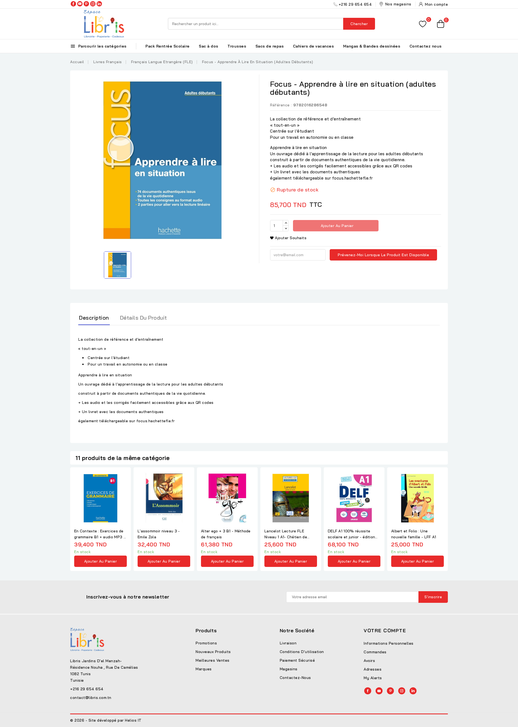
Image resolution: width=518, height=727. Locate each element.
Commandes (375, 652)
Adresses (372, 669)
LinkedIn (99, 3)
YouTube (80, 3)
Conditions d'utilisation (302, 651)
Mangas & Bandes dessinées (371, 46)
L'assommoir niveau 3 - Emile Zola (159, 534)
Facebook (73, 3)
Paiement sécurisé (297, 660)
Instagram (93, 3)
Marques (204, 669)
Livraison (288, 643)
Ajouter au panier (336, 225)
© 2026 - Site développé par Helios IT (106, 720)
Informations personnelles (389, 643)
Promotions (206, 643)
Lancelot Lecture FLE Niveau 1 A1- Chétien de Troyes (285, 534)
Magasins (289, 669)
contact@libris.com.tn (90, 697)
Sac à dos (208, 46)
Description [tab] (94, 317)
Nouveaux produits (213, 651)
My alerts (373, 677)
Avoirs (369, 660)
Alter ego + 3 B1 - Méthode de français (226, 534)
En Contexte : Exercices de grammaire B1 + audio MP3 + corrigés (100, 534)
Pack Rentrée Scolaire (167, 46)
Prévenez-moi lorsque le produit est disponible (383, 254)
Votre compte (385, 630)
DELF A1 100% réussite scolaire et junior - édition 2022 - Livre (351, 534)
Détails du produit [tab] (143, 317)
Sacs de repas (269, 46)
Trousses (236, 46)
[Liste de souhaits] (422, 24)
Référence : (281, 105)
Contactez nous (426, 46)
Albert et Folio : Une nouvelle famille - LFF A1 (413, 534)
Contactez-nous (295, 677)
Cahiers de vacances (313, 46)
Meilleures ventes (213, 660)
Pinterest (86, 3)
